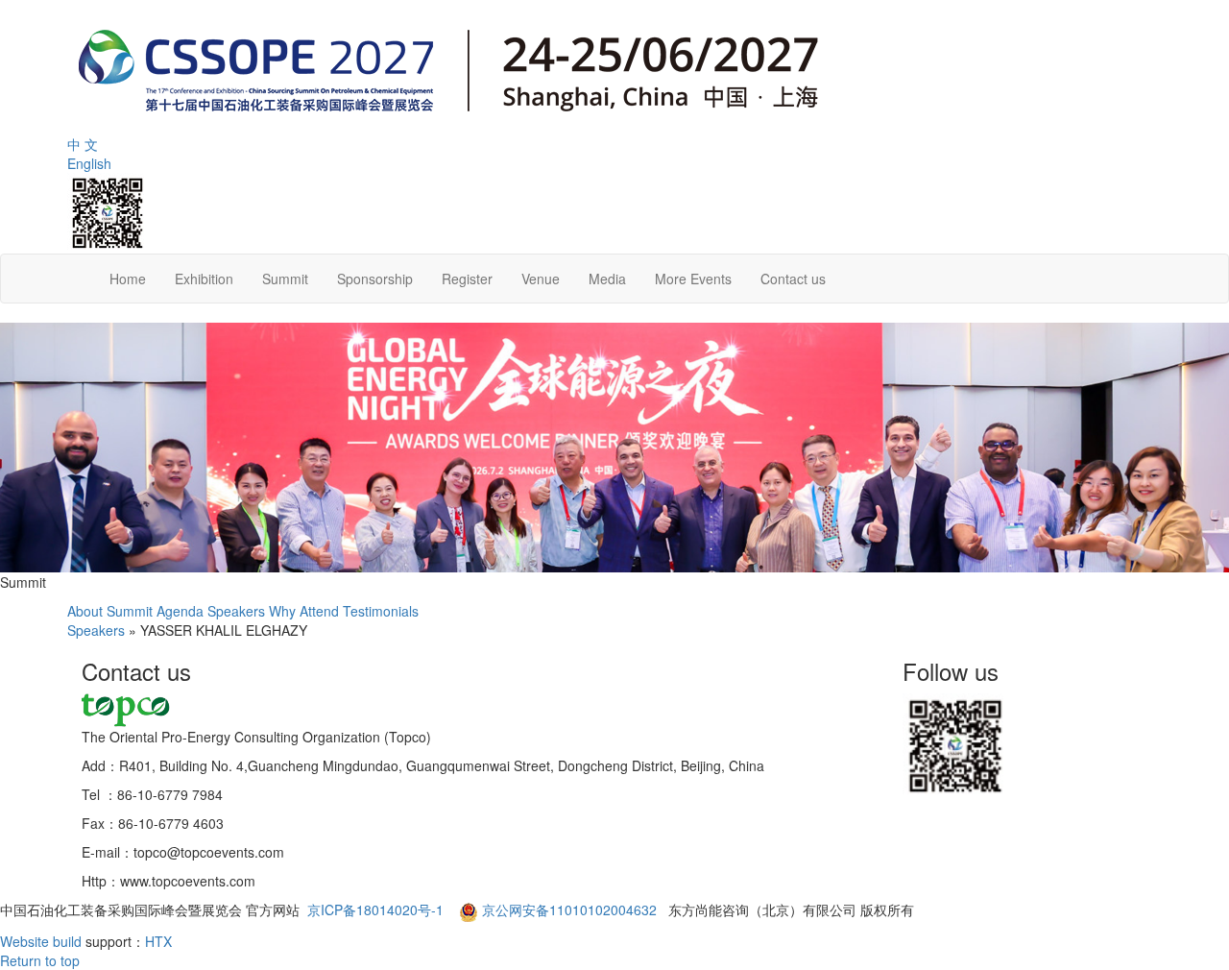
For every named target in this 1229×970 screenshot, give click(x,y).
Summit (285, 278)
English (89, 163)
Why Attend (304, 610)
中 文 (82, 144)
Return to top (40, 960)
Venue (540, 278)
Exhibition (204, 278)
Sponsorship (375, 278)
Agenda (180, 610)
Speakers (236, 610)
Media (607, 278)
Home (127, 278)
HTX (158, 941)
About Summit (110, 610)
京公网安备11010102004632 (569, 909)
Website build (41, 941)
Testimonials (381, 610)
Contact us (793, 278)
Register (467, 278)
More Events (693, 278)
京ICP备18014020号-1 (377, 909)
